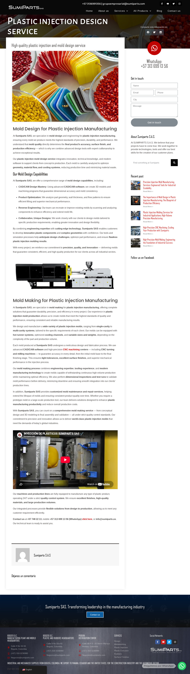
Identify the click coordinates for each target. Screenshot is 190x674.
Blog (159, 11)
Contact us (174, 11)
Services (119, 11)
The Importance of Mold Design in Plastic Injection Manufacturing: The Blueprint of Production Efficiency (159, 200)
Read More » (148, 191)
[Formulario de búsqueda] (174, 162)
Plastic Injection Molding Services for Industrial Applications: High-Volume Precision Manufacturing (158, 215)
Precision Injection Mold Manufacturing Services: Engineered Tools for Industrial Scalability (159, 184)
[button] (148, 32)
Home (89, 11)
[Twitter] (173, 3)
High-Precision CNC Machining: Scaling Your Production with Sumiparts (158, 229)
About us (103, 11)
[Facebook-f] (162, 3)
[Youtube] (168, 3)
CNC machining (71, 349)
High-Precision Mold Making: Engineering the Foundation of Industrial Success (159, 241)
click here (87, 519)
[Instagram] (179, 3)
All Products (141, 11)
